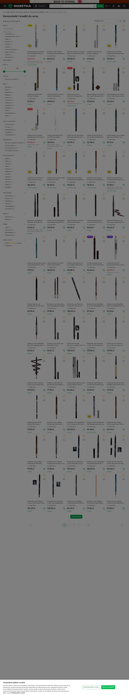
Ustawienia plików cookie (91, 687)
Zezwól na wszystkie (108, 687)
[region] (64, 687)
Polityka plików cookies (18, 693)
